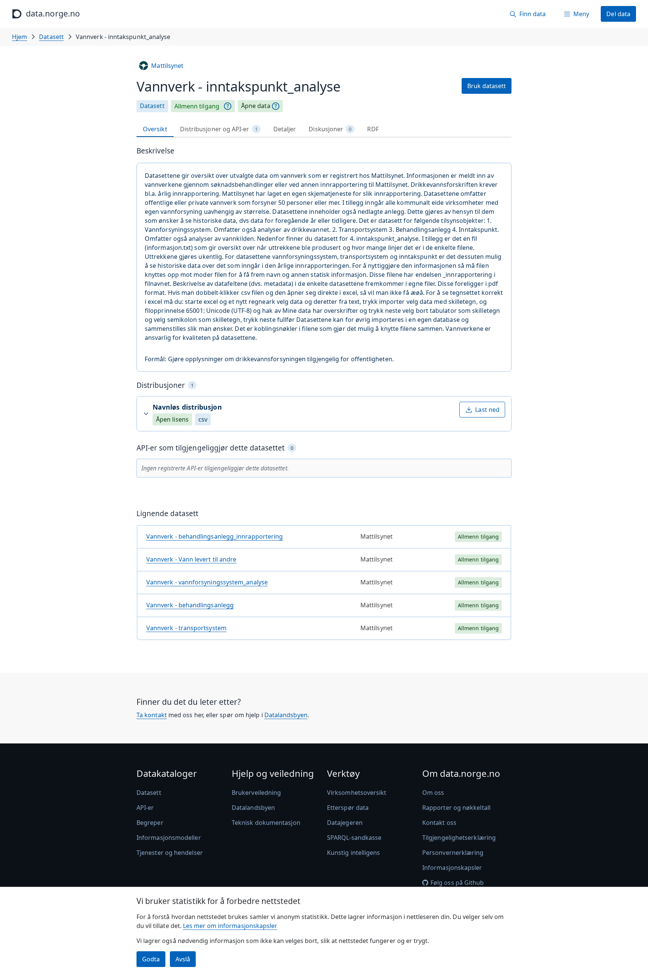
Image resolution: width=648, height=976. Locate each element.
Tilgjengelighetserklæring (459, 837)
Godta (151, 959)
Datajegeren (345, 822)
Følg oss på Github (457, 882)
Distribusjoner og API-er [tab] (219, 129)
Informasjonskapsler (452, 867)
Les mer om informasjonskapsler (230, 926)
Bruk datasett (486, 86)
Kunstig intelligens (353, 852)
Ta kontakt (151, 715)
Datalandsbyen (286, 715)
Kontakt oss (439, 822)
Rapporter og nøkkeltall (456, 807)
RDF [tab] (372, 129)
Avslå (183, 959)
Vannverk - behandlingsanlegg (190, 605)
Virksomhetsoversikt (357, 792)
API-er (145, 807)
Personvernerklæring (453, 852)
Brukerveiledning (256, 792)
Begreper (150, 822)
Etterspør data (348, 807)
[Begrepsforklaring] (227, 106)
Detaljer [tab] (284, 129)
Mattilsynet (167, 66)
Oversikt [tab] (155, 129)
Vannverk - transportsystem (186, 628)
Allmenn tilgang (196, 106)
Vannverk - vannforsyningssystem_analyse (207, 582)
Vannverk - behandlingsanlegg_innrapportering (214, 536)
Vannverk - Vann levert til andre (191, 559)
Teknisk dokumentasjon (266, 822)
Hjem (19, 37)
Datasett (51, 37)
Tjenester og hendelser (169, 852)
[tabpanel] (324, 396)
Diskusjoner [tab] (330, 129)
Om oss (433, 792)
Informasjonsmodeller (168, 837)
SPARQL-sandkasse (354, 837)
